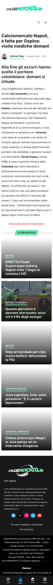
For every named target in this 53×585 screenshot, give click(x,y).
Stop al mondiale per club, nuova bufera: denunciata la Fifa (25, 356)
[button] (38, 22)
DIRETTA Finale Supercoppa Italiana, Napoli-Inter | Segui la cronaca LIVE (22, 267)
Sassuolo (21, 302)
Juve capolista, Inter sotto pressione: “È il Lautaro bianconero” (25, 399)
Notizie (9, 256)
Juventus (11, 388)
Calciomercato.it (14, 210)
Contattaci (46, 561)
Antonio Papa (17, 56)
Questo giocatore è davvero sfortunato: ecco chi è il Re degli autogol (25, 313)
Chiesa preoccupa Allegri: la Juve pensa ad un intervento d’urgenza (25, 442)
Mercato (23, 432)
